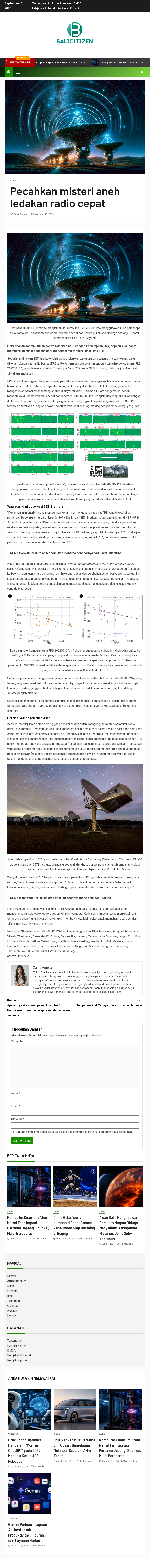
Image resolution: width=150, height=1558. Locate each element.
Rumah (11, 1276)
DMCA (77, 3)
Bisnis (57, 1434)
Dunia (10, 1286)
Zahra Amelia (20, 214)
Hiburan (12, 1310)
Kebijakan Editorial (43, 8)
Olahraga (12, 1305)
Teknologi (13, 1301)
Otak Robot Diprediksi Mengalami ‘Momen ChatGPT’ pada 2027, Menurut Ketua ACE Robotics (25, 1450)
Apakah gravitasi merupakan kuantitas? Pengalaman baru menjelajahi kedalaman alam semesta (38, 1008)
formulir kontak (61, 3)
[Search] (142, 72)
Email (15, 1106)
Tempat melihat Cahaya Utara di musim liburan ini (109, 1003)
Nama (15, 1093)
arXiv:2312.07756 (18, 956)
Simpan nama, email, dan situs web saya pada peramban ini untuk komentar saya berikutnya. (74, 1132)
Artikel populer (16, 1281)
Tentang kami (40, 3)
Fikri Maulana (39, 1238)
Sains (13, 181)
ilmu (10, 1296)
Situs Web (17, 1119)
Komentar (18, 1041)
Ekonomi (12, 1291)
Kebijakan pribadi (68, 8)
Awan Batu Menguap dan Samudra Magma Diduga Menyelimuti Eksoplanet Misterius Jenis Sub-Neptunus (118, 1228)
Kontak (11, 1315)
